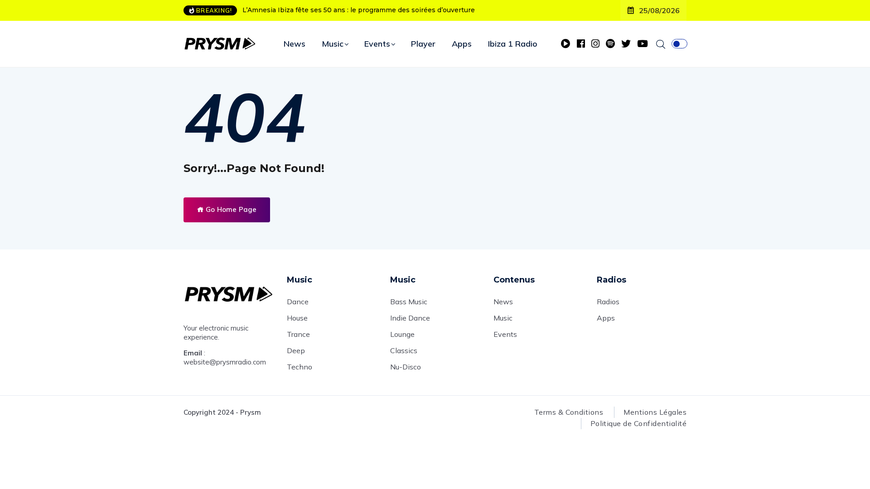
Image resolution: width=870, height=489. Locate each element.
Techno (299, 366)
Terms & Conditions (569, 412)
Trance (298, 334)
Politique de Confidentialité (638, 423)
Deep (296, 350)
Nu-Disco (405, 366)
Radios (608, 301)
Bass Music (408, 301)
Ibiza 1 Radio (512, 43)
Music (332, 43)
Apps (462, 43)
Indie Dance (410, 317)
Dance (298, 301)
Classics (403, 350)
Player (423, 43)
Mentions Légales (655, 412)
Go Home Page (230, 209)
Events (377, 43)
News (294, 43)
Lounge (402, 334)
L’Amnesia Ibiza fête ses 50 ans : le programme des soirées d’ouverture (358, 10)
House (297, 317)
